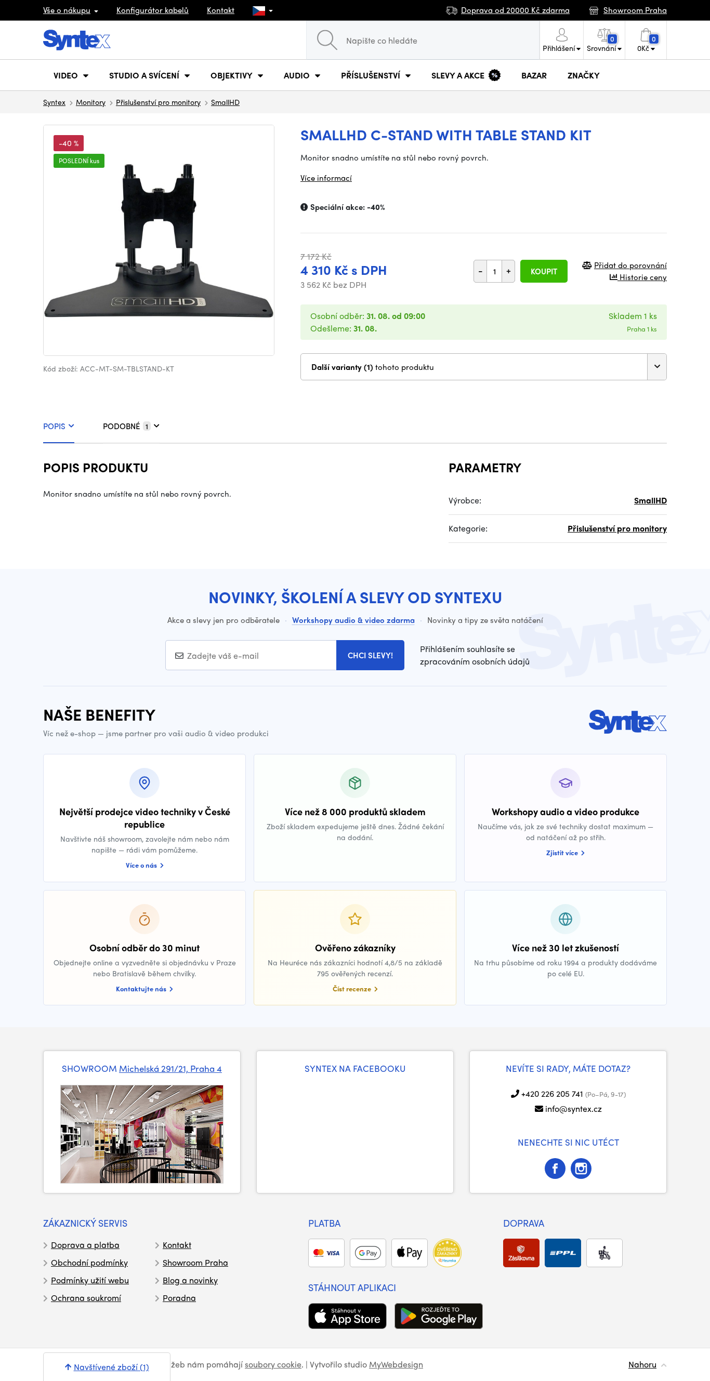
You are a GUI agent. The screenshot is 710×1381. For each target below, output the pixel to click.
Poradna (179, 1298)
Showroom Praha (195, 1262)
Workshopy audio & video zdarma (353, 620)
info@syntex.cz (573, 1108)
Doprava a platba (85, 1245)
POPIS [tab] (54, 426)
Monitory (91, 102)
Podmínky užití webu (90, 1280)
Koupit (544, 271)
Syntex (54, 102)
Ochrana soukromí (86, 1298)
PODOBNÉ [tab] (125, 426)
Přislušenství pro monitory (158, 102)
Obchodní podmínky (89, 1262)
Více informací (326, 177)
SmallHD (225, 102)
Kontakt (220, 10)
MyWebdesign (396, 1364)
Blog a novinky (190, 1280)
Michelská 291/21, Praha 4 (170, 1068)
